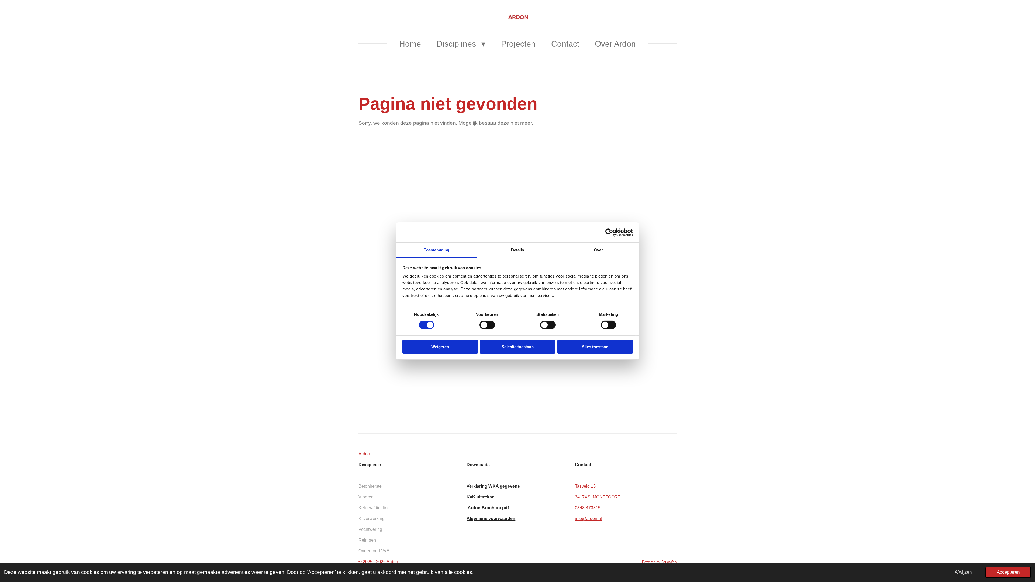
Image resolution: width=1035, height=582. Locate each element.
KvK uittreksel (481, 497)
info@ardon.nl (588, 518)
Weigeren (440, 346)
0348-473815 (588, 507)
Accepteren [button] (1008, 572)
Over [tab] (598, 250)
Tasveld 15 (585, 486)
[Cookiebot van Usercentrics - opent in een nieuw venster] (609, 232)
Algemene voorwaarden (491, 518)
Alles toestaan (595, 346)
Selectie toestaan (518, 346)
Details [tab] (517, 250)
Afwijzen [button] (963, 572)
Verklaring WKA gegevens (493, 486)
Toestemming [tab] (436, 250)
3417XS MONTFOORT (597, 497)
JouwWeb (669, 562)
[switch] (487, 325)
